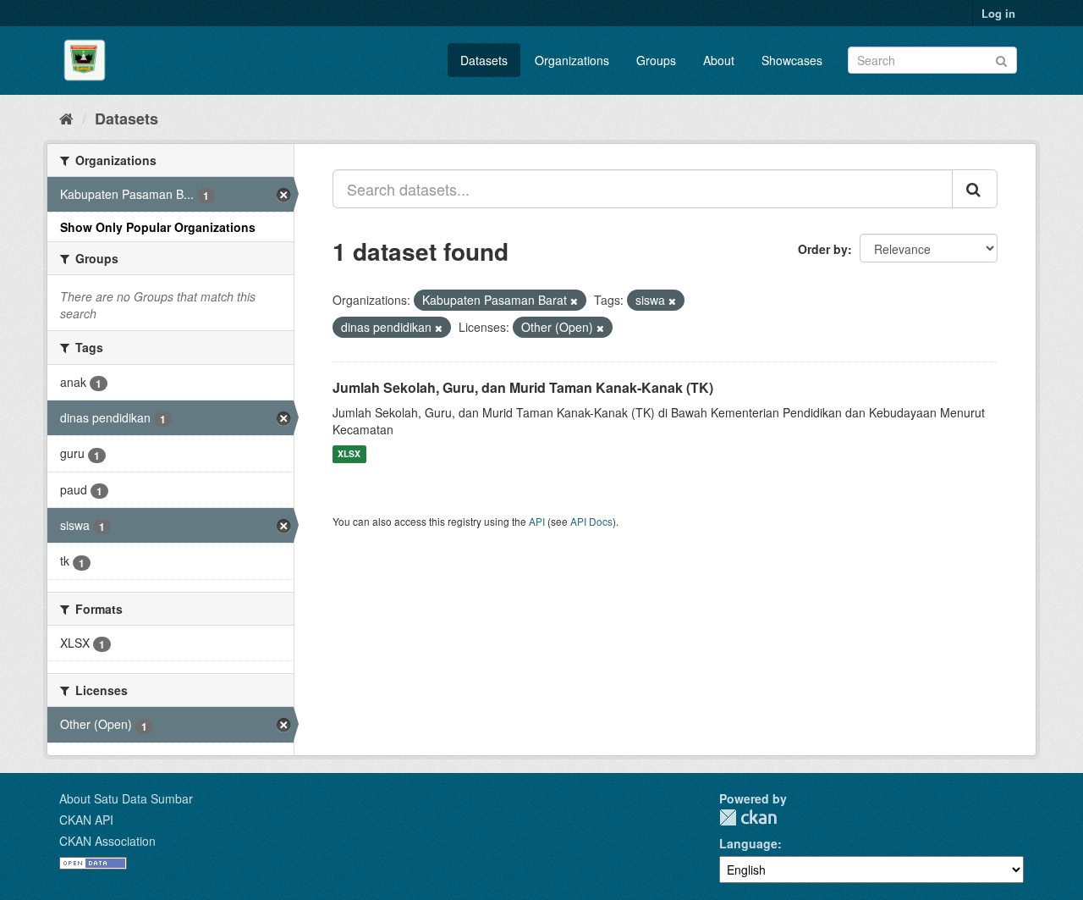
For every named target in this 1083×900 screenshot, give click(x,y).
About (718, 60)
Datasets (484, 60)
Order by (823, 248)
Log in (998, 13)
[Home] (66, 118)
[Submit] (1001, 59)
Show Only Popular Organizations (158, 226)
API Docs (591, 521)
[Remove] (574, 300)
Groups (656, 60)
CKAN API (86, 819)
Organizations (572, 60)
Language (748, 843)
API (537, 521)
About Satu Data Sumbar (126, 798)
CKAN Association (107, 840)
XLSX (349, 454)
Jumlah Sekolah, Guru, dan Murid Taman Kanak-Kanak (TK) (523, 387)
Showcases (791, 60)
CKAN (748, 817)
